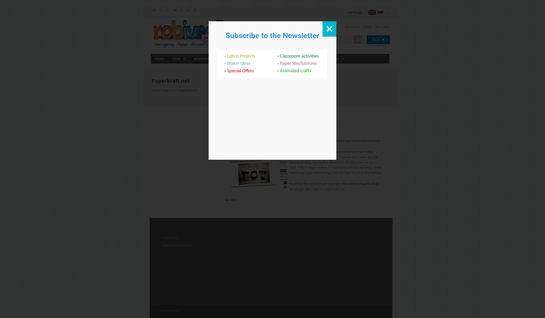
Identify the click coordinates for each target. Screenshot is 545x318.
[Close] (329, 29)
